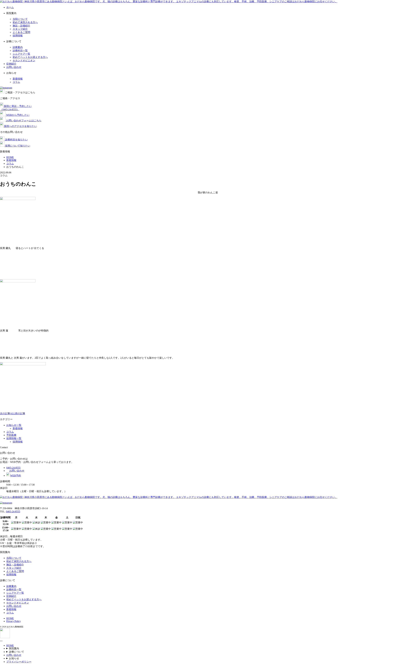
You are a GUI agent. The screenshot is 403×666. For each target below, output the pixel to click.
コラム (16, 82)
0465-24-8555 (13, 467)
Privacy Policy (13, 621)
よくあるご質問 (21, 32)
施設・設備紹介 (21, 25)
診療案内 (18, 47)
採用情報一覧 (13, 438)
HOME (10, 618)
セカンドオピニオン (24, 60)
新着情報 (18, 78)
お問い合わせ (13, 67)
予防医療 (11, 435)
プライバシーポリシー (18, 661)
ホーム (10, 7)
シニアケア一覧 (21, 53)
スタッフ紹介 (20, 29)
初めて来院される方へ (25, 22)
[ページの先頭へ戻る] (5, 637)
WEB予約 (15, 475)
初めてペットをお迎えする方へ (30, 57)
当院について (20, 19)
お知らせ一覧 (13, 425)
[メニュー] (1, 640)
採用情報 (18, 35)
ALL (12, 413)
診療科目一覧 (20, 50)
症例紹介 (11, 63)
